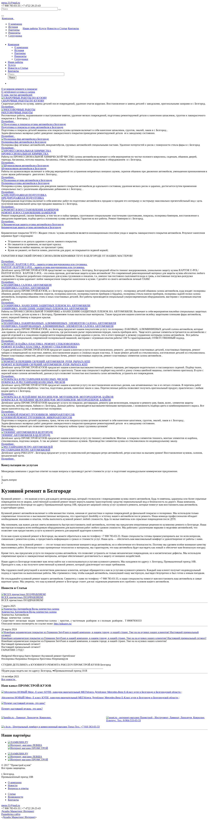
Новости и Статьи (57, 28)
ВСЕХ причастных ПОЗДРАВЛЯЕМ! (22, 597)
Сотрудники (15, 35)
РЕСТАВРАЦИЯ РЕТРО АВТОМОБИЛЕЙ (25, 449)
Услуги (42, 28)
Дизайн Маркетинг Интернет (17, 811)
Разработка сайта (10, 814)
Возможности (15, 796)
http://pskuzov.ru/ (63, 623)
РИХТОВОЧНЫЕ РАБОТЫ (17, 112)
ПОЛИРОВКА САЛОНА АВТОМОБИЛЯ (25, 287)
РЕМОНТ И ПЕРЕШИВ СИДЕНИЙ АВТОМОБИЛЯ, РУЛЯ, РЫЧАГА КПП (44, 364)
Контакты (73, 28)
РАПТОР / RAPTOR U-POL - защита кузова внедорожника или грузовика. (43, 267)
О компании (15, 24)
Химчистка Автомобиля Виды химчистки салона (28, 611)
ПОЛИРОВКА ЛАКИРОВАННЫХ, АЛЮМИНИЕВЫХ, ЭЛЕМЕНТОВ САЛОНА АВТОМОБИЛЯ (57, 326)
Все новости (8, 679)
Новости (12, 785)
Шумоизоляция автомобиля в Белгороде (23, 168)
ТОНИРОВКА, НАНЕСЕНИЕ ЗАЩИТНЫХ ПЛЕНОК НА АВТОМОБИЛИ (44, 308)
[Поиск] (59, 9)
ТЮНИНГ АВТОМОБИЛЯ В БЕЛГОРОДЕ (25, 435)
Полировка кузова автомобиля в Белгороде (25, 183)
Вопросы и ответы (18, 788)
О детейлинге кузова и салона (18, 91)
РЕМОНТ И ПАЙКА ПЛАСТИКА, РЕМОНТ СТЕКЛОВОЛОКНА (39, 346)
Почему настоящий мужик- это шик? (22, 708)
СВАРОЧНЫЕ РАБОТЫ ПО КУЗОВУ (22, 100)
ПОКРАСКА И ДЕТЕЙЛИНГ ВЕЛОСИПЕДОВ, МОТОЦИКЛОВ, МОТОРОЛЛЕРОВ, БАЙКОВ (56, 399)
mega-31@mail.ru (10, 2)
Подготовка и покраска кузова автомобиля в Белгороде (32, 127)
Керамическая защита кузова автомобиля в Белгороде (31, 227)
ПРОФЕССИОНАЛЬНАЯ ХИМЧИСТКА (24, 153)
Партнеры (14, 29)
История (13, 27)
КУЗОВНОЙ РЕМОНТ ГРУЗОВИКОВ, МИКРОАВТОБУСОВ (36, 417)
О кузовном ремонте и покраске (19, 89)
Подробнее (8, 106)
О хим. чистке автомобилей (16, 94)
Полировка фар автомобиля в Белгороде (23, 142)
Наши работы (30, 28)
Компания (8, 18)
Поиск (12, 77)
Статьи (12, 794)
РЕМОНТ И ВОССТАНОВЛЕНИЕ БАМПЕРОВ (28, 212)
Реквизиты (14, 32)
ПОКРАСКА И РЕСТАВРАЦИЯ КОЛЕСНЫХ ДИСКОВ (33, 382)
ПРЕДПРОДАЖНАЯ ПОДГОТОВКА (22, 197)
